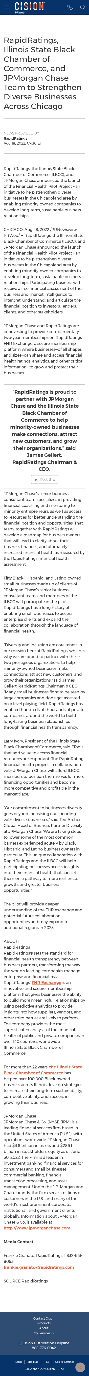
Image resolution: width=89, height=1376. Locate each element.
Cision (51, 1369)
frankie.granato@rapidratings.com (39, 1267)
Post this (47, 479)
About (43, 1328)
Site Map (33, 1361)
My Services (42, 1333)
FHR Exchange (46, 982)
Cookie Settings (64, 1361)
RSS (46, 1361)
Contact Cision (43, 1318)
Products (44, 1323)
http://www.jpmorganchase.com (37, 1228)
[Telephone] (70, 7)
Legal (18, 1361)
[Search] (82, 7)
